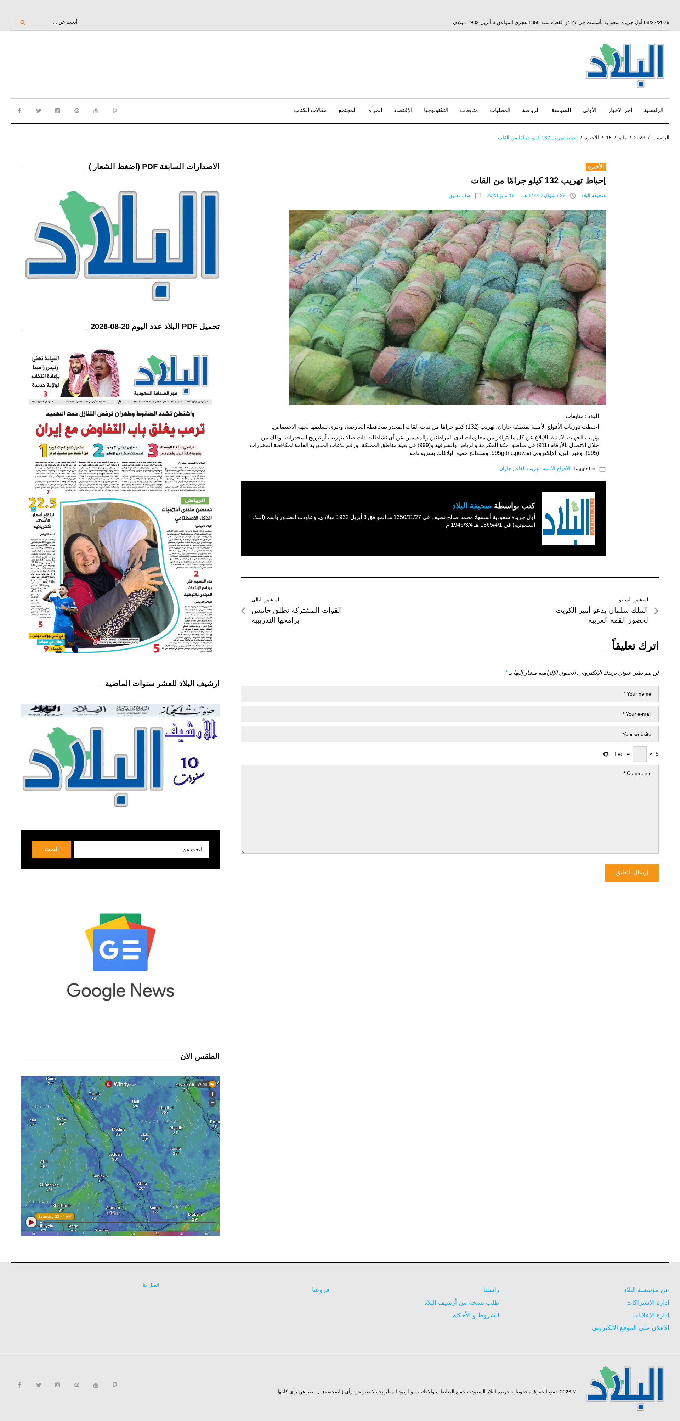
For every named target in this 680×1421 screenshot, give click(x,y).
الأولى (589, 110)
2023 (639, 137)
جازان (505, 468)
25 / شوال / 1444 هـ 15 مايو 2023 (526, 195)
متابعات (469, 110)
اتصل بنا (151, 1285)
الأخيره (592, 137)
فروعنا (320, 1289)
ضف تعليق (460, 195)
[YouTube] (96, 110)
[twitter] (38, 110)
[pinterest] (77, 110)
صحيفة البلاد (593, 195)
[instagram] (58, 110)
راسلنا (491, 1289)
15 (609, 137)
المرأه (375, 110)
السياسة (561, 110)
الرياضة (531, 110)
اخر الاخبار (620, 110)
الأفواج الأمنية (557, 468)
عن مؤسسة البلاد (646, 1289)
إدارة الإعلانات (650, 1315)
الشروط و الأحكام (475, 1315)
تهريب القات (527, 468)
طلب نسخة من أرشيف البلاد (461, 1302)
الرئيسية (653, 110)
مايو (623, 137)
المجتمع (348, 110)
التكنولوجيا (436, 110)
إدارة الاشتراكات (647, 1302)
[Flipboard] (115, 110)
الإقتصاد (403, 110)
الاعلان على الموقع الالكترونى (630, 1327)
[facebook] (19, 110)
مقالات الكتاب (310, 110)
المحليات (500, 110)
